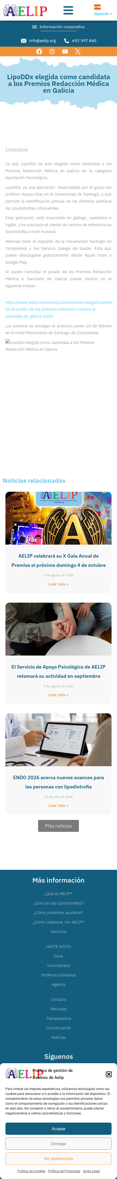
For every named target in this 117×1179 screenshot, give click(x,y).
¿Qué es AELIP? (58, 893)
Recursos (59, 1008)
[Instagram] (52, 51)
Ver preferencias (58, 1158)
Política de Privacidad (64, 1171)
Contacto (58, 999)
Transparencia (58, 1018)
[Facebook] (39, 51)
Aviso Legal (91, 1171)
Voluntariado (58, 965)
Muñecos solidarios (58, 974)
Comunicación (58, 1027)
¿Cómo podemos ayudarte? (58, 912)
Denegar (58, 1143)
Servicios (58, 931)
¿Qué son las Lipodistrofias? (59, 903)
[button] (109, 1074)
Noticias (58, 1037)
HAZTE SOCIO (58, 946)
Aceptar (59, 1128)
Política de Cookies (31, 1171)
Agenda (58, 984)
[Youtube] (65, 51)
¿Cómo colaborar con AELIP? (58, 922)
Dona (58, 955)
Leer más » (58, 584)
